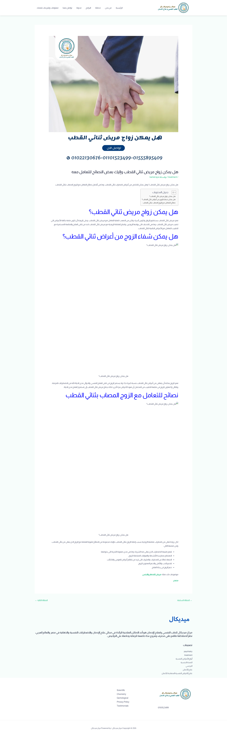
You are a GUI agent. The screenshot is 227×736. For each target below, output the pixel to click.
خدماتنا (98, 8)
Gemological (122, 698)
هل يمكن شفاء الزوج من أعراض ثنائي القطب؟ (159, 199)
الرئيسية (119, 8)
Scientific (121, 690)
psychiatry (188, 651)
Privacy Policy (123, 702)
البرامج (88, 8)
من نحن (108, 8)
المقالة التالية (41, 600)
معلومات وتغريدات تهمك (47, 8)
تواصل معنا (67, 8)
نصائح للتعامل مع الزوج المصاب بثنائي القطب (159, 203)
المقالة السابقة (184, 600)
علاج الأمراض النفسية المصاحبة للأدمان (177, 673)
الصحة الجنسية (186, 662)
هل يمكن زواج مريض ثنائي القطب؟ (162, 196)
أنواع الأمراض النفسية (184, 659)
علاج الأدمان (187, 669)
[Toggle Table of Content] (173, 192)
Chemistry (121, 694)
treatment (172, 177)
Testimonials (122, 706)
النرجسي (189, 666)
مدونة (78, 8)
